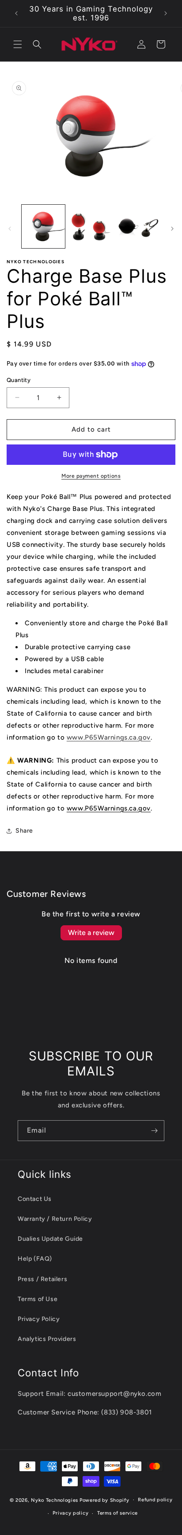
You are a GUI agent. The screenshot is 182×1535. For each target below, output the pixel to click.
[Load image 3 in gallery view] (138, 226)
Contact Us (35, 1199)
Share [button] (24, 830)
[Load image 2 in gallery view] (91, 226)
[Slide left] (9, 228)
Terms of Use (37, 1299)
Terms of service (117, 1513)
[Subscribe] (154, 1130)
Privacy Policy (39, 1319)
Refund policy (155, 1500)
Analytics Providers (47, 1339)
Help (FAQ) (35, 1258)
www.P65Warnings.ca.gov (109, 808)
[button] (17, 44)
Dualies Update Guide (50, 1239)
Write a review (91, 932)
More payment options (91, 476)
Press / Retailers (42, 1279)
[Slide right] (172, 228)
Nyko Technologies (54, 1500)
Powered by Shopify (104, 1500)
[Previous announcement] (16, 13)
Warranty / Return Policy (55, 1219)
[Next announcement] (165, 13)
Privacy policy (70, 1513)
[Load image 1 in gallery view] (43, 226)
